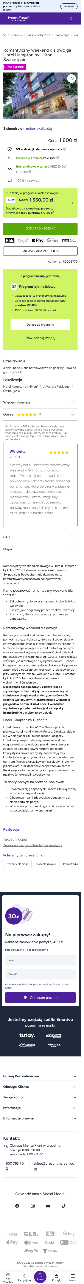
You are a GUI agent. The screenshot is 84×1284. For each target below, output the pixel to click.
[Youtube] (48, 1206)
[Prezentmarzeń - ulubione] (70, 19)
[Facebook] (17, 1206)
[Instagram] (33, 1206)
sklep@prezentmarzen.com (54, 1166)
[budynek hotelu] (40, 95)
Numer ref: (54, 261)
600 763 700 (15, 1166)
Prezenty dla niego (17, 863)
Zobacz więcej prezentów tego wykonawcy (32, 845)
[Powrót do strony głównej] (4, 35)
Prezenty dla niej (46, 863)
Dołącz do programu (40, 324)
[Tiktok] (64, 1206)
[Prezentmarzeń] (18, 18)
